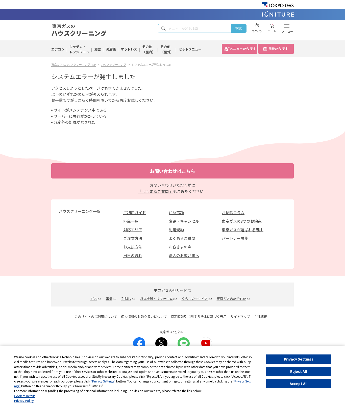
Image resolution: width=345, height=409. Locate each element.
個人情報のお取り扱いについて (144, 316)
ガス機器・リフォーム (156, 298)
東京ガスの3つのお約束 (242, 221)
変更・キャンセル (184, 221)
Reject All (298, 371)
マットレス (129, 49)
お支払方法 (132, 246)
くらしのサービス (195, 298)
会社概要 (260, 316)
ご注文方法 (132, 238)
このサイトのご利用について (96, 316)
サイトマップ (240, 316)
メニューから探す (243, 48)
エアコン (57, 49)
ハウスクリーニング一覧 (80, 211)
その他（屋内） (148, 49)
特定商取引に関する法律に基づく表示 (199, 316)
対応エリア (132, 229)
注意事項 (176, 212)
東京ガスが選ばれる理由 (242, 229)
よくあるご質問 (182, 238)
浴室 (97, 49)
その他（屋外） (167, 49)
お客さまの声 (180, 246)
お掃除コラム (233, 212)
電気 (109, 298)
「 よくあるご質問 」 (155, 191)
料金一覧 (130, 221)
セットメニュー (190, 49)
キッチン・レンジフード (79, 49)
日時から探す (278, 48)
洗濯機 (111, 49)
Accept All (298, 383)
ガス (93, 298)
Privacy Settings (298, 359)
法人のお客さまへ (184, 255)
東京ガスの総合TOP (231, 298)
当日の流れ (132, 255)
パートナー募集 (235, 238)
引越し (126, 298)
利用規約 (176, 229)
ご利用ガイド (134, 212)
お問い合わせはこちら (172, 171)
